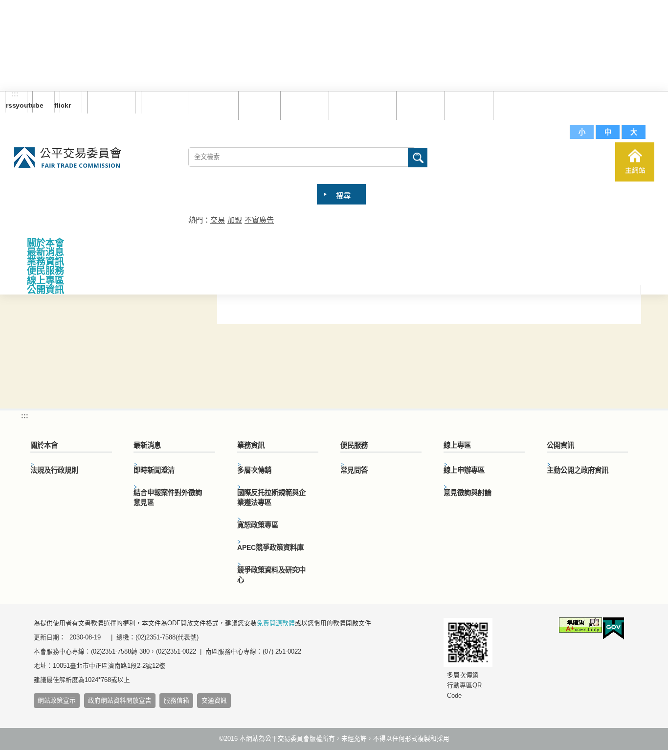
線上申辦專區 (464, 470)
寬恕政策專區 (257, 525)
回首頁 (257, 105)
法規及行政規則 (54, 470)
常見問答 (418, 105)
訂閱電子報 (111, 102)
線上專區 (45, 280)
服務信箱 (515, 105)
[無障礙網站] (580, 626)
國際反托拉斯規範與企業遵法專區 (271, 497)
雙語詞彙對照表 (360, 105)
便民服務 (45, 271)
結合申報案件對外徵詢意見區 (168, 497)
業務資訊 (45, 261)
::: (15, 94)
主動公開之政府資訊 (577, 470)
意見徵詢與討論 (467, 493)
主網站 (634, 162)
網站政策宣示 (57, 700)
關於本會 (45, 243)
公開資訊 (45, 290)
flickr (65, 105)
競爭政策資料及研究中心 (271, 575)
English (161, 102)
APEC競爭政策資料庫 (270, 547)
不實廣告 (259, 220)
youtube (38, 105)
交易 (217, 220)
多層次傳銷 (254, 470)
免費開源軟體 (276, 623)
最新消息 (45, 252)
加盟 (234, 220)
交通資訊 (214, 700)
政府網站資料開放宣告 (120, 700)
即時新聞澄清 (154, 470)
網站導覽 (302, 105)
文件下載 (466, 105)
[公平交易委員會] (67, 158)
